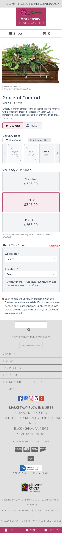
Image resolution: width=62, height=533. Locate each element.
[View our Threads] (36, 399)
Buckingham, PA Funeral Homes (20, 499)
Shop (17, 33)
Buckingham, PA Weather (16, 510)
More (7, 118)
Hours (53, 530)
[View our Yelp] (41, 399)
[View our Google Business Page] (25, 399)
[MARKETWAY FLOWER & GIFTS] (31, 25)
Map (32, 530)
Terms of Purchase (31, 520)
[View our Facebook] (20, 399)
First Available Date (39, 140)
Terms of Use (53, 520)
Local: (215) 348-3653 (31, 434)
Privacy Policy (9, 520)
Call (11, 530)
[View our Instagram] (31, 399)
